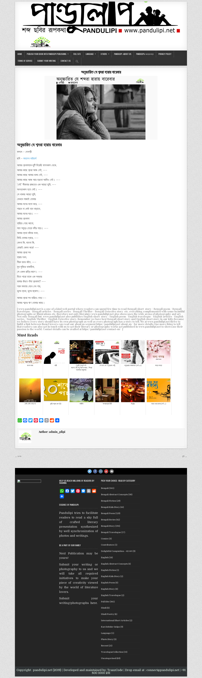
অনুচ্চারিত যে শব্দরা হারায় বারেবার (101, 72)
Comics (104, 538)
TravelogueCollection (112, 652)
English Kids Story (110, 576)
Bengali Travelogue (111, 532)
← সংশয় (18, 456)
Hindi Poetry (107, 614)
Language (90, 54)
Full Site (77, 54)
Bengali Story (108, 526)
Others (104, 54)
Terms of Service (25, 60)
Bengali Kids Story (110, 507)
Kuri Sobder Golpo (110, 627)
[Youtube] (106, 471)
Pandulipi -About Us (122, 54)
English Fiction (108, 570)
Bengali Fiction (108, 501)
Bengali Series (108, 519)
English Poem (108, 582)
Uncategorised (108, 658)
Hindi (104, 608)
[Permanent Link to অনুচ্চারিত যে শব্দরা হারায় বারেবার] (101, 108)
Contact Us (66, 60)
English (105, 557)
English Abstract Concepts (114, 564)
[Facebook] (95, 471)
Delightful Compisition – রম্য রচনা (116, 551)
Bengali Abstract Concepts (114, 494)
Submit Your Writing (46, 60)
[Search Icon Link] (77, 61)
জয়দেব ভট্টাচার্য (29, 158)
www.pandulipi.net (29, 309)
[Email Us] (112, 471)
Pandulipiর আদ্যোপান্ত (145, 54)
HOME (20, 54)
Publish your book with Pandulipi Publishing (46, 54)
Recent (104, 645)
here (93, 603)
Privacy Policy (164, 54)
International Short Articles (115, 620)
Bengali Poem (108, 513)
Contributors (107, 545)
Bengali (105, 488)
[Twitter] (90, 471)
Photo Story (107, 639)
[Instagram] (101, 471)
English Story (108, 589)
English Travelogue (111, 595)
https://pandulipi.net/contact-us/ (101, 329)
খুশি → (184, 456)
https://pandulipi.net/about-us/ (114, 324)
